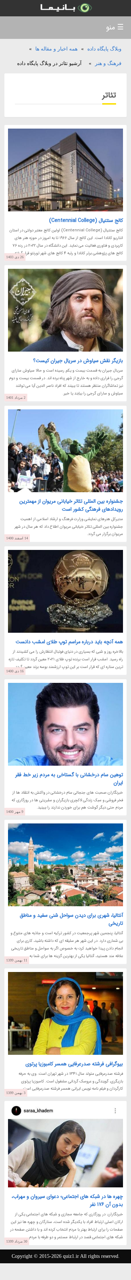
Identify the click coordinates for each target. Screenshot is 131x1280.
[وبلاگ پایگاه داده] (65, 8)
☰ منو (115, 27)
